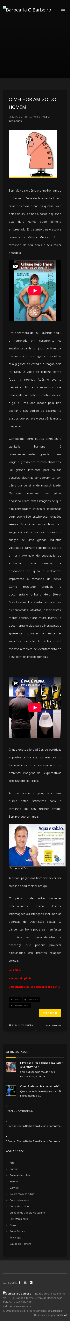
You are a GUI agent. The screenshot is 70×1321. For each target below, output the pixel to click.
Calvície (14, 1187)
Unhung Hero (21, 1005)
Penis (17, 999)
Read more (50, 1013)
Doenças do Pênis (19, 868)
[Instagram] (31, 1283)
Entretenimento (19, 1219)
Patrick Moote (38, 237)
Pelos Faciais (17, 1231)
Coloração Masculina (22, 1194)
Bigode (14, 1181)
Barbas (14, 1169)
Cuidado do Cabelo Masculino (27, 1212)
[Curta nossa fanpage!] (19, 1283)
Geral (30, 1025)
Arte (12, 1162)
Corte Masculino (19, 1206)
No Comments (53, 1025)
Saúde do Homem (20, 1243)
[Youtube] (25, 1283)
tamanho (32, 999)
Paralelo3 (61, 1315)
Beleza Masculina (20, 1175)
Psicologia (16, 1237)
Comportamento (19, 1200)
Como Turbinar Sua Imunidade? (40, 1086)
